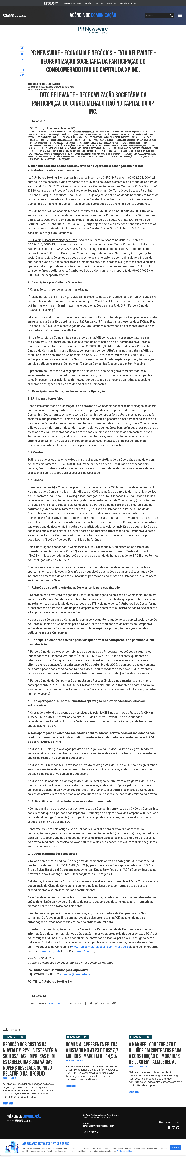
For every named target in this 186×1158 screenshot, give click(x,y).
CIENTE (175, 1147)
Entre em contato (54, 1003)
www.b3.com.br (84, 951)
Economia (111, 3)
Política (98, 3)
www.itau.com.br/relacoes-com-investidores (100, 946)
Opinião (88, 3)
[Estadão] (51, 3)
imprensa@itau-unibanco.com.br (81, 974)
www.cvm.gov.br (50, 951)
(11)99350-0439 (94, 1132)
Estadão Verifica (127, 3)
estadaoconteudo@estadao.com (98, 1126)
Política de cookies (124, 1151)
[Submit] (171, 15)
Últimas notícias (72, 3)
